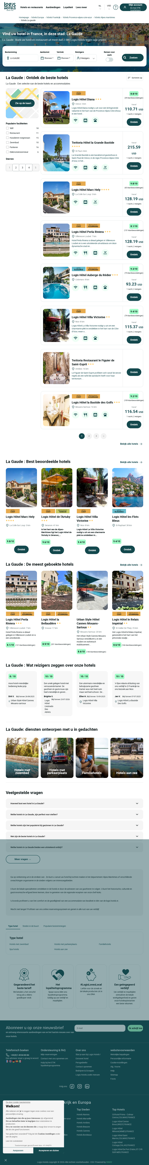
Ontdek (134, 122)
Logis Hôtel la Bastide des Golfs (93, 402)
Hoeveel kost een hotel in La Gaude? (27, 803)
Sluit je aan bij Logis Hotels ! (88, 1054)
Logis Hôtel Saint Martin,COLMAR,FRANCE (123, 1137)
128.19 (134, 198)
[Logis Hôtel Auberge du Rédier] (56, 283)
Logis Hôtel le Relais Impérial (125, 621)
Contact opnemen (84, 1066)
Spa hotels (14, 949)
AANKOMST (44, 52)
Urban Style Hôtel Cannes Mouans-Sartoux (88, 623)
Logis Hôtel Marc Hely (86, 190)
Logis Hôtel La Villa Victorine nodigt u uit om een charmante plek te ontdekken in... (91, 532)
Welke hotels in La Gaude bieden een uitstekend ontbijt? (36, 847)
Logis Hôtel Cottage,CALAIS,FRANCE (123, 1144)
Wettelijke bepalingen (119, 1054)
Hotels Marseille (84, 1118)
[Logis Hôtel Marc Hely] (56, 197)
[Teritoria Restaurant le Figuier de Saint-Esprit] (56, 368)
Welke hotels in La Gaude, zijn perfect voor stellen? (34, 814)
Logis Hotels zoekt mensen (88, 1074)
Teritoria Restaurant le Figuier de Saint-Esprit (93, 362)
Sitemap (114, 1074)
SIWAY (109, 1162)
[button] (5, 1160)
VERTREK (60, 52)
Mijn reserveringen (49, 1054)
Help (112, 1070)
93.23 (134, 284)
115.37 (134, 326)
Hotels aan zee (61, 949)
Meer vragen (22, 859)
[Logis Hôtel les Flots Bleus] (127, 487)
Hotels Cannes (83, 1130)
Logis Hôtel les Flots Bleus (125, 519)
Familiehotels (105, 944)
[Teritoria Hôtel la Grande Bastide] (56, 152)
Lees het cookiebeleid (14, 1141)
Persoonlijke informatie (120, 1058)
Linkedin (87, 1086)
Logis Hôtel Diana (83, 99)
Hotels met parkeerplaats (65, 944)
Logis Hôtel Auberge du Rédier (92, 275)
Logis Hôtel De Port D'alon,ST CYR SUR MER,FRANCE (127, 1151)
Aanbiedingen (53, 7)
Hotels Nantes (83, 1114)
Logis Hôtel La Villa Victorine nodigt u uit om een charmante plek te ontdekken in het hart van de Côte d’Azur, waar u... (95, 328)
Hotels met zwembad (19, 944)
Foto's (113, 1078)
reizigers (79, 52)
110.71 (134, 109)
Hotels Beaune (83, 1126)
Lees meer (81, 7)
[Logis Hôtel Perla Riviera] (56, 240)
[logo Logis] (10, 6)
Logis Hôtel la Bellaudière (50, 621)
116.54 (134, 411)
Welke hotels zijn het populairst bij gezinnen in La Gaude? (37, 825)
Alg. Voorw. (115, 1066)
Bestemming (11, 52)
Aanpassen (18, 1150)
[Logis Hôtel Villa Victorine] (56, 325)
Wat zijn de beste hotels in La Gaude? (27, 836)
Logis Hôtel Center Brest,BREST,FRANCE (122, 1123)
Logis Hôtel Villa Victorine (89, 317)
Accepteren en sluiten (49, 1150)
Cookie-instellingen (118, 1062)
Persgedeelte (81, 1062)
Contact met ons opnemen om (54, 1058)
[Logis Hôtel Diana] (56, 107)
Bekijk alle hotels (129, 443)
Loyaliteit (68, 7)
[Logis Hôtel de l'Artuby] (56, 487)
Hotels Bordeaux (84, 1134)
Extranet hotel (82, 1058)
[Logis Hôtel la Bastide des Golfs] (56, 410)
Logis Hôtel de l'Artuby (56, 517)
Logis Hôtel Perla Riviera (88, 232)
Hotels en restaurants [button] (31, 7)
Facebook (72, 1086)
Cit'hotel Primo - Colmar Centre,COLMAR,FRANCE (123, 1116)
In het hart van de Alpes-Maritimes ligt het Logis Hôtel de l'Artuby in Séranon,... (56, 532)
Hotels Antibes (83, 1122)
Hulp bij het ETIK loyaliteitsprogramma (50, 1064)
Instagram (79, 1086)
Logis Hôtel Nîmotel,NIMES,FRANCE (123, 1130)
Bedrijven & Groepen (85, 1070)
